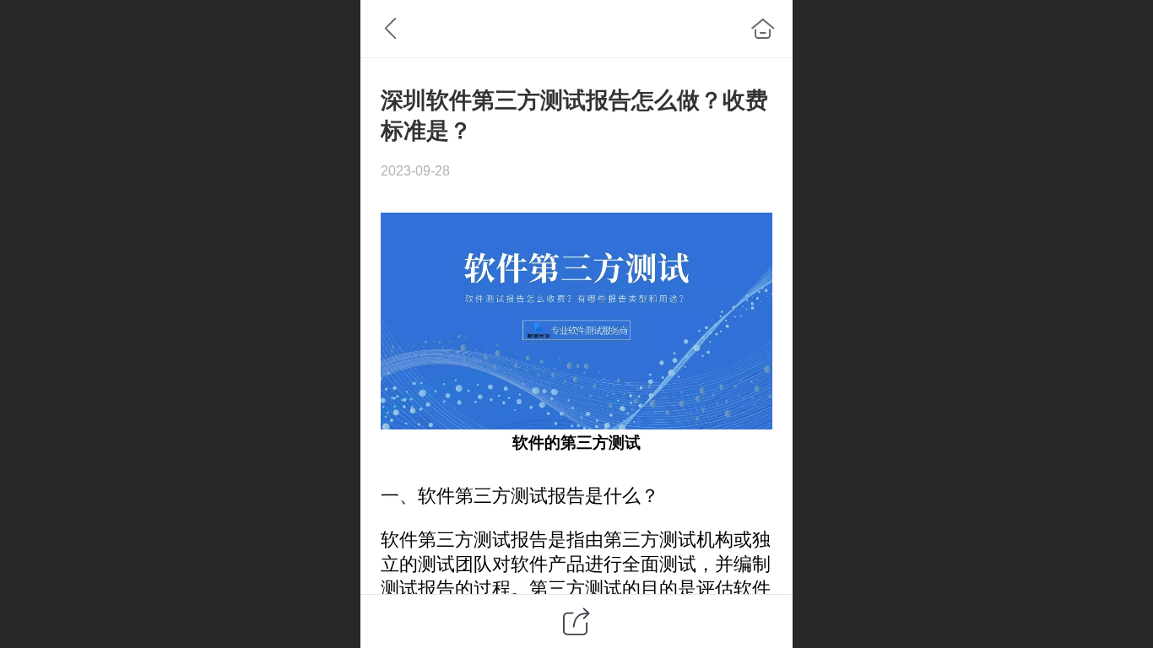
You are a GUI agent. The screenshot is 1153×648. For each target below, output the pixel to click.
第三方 (584, 442)
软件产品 (548, 564)
